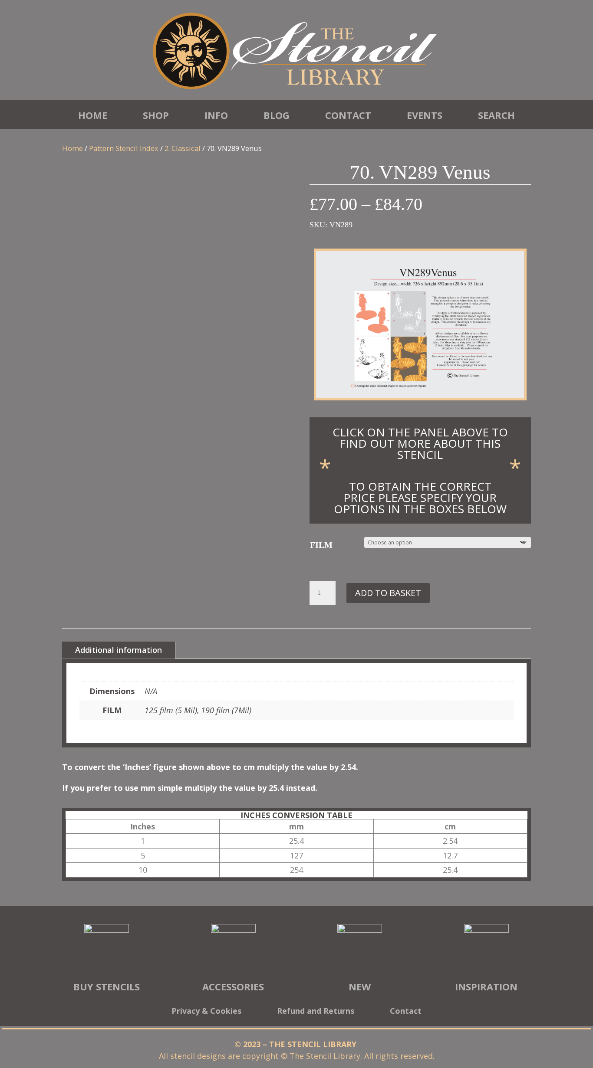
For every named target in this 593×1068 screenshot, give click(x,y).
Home (92, 114)
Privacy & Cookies (206, 1012)
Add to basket (388, 593)
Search (496, 114)
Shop (156, 114)
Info (216, 114)
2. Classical (183, 148)
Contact (348, 114)
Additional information (118, 650)
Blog (277, 114)
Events (424, 114)
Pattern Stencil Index (123, 148)
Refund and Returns (315, 1012)
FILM (321, 545)
